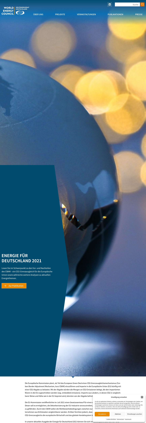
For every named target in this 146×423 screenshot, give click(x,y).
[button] (142, 397)
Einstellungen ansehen (134, 414)
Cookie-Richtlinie (111, 419)
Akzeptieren (102, 414)
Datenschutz (120, 419)
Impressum (128, 419)
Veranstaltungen (86, 14)
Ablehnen (118, 414)
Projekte (60, 14)
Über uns (38, 14)
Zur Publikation (16, 285)
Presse (139, 14)
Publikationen (115, 14)
